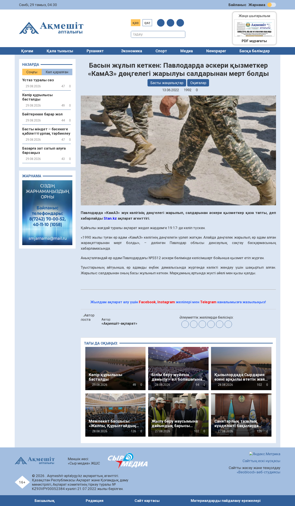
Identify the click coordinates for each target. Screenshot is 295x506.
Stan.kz (110, 218)
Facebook (147, 302)
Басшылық (45, 500)
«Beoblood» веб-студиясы (258, 472)
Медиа (186, 51)
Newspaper (216, 51)
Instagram (166, 302)
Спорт (161, 51)
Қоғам (27, 51)
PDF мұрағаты (254, 41)
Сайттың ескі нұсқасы (261, 461)
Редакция (94, 500)
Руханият (95, 51)
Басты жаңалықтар (167, 83)
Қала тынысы (60, 51)
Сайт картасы (147, 500)
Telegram (208, 302)
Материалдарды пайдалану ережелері (225, 500)
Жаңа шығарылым (256, 16)
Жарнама (257, 5)
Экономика (131, 51)
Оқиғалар (198, 83)
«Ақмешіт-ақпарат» (119, 323)
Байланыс (237, 5)
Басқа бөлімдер (254, 51)
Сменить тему (271, 5)
